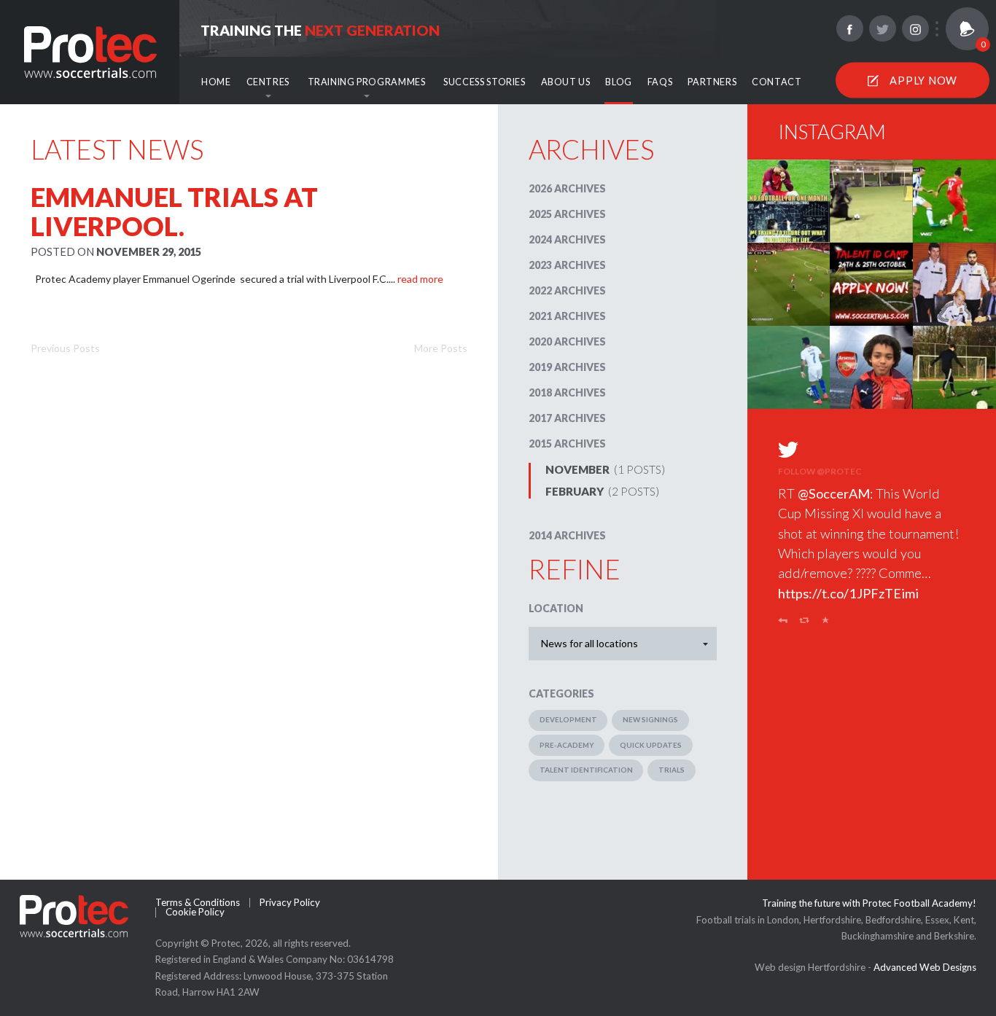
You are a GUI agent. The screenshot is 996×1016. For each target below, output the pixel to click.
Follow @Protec (819, 471)
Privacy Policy (290, 902)
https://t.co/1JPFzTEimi (848, 593)
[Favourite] (826, 623)
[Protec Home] (90, 50)
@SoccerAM (834, 493)
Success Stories (484, 82)
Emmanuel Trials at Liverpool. (174, 211)
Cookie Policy (195, 912)
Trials (671, 769)
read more (420, 279)
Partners (712, 82)
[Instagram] (915, 28)
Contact (776, 82)
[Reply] (783, 623)
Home (216, 82)
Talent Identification (586, 769)
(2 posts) (602, 491)
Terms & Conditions (197, 902)
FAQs (660, 82)
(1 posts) (605, 469)
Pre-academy (567, 744)
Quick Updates (651, 744)
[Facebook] (849, 28)
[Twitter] (882, 28)
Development (568, 719)
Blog (618, 82)
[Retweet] (804, 623)
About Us (566, 82)
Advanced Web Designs (925, 967)
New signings (650, 719)
